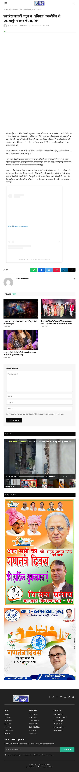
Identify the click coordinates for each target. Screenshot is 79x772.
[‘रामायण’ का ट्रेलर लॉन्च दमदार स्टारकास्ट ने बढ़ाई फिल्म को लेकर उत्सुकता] (20, 309)
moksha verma (14, 26)
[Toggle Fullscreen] (72, 476)
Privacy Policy (41, 755)
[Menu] (6, 3)
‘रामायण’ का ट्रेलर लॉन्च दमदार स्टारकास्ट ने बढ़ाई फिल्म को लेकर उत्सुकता (20, 322)
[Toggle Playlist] (69, 476)
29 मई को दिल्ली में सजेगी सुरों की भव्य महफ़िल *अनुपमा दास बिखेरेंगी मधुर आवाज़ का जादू (19, 353)
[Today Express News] (39, 3)
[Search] (73, 3)
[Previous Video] (63, 476)
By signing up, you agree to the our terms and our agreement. (29, 755)
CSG (48, 765)
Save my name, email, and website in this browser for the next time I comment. (36, 414)
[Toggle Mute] (46, 476)
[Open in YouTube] (60, 476)
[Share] (57, 476)
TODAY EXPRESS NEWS (16, 441)
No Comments (34, 26)
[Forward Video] (66, 476)
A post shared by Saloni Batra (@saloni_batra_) (34, 259)
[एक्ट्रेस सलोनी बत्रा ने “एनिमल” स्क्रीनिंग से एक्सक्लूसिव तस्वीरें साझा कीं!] (39, 32)
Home (5, 9)
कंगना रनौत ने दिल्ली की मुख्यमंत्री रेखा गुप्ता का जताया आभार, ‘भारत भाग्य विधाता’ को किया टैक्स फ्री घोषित (57, 322)
